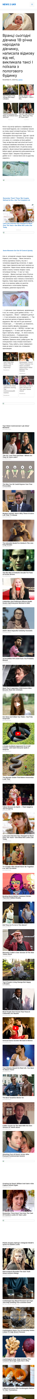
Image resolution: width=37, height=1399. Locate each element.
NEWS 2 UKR (9, 4)
